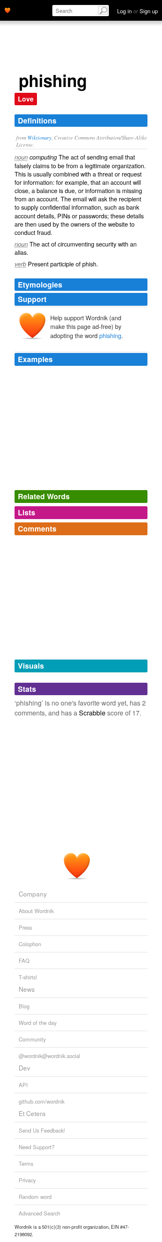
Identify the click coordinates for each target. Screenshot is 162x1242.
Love (26, 99)
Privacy (27, 1180)
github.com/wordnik (41, 1101)
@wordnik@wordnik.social (49, 1056)
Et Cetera (32, 1113)
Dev (24, 1067)
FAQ (24, 960)
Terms (26, 1163)
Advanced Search (39, 1213)
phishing (110, 335)
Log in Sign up (137, 11)
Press (25, 927)
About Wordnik (36, 911)
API (23, 1085)
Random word (35, 1197)
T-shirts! (28, 977)
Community (32, 1039)
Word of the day (37, 1023)
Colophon (30, 944)
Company (33, 893)
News (27, 988)
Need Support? (36, 1147)
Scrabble (92, 713)
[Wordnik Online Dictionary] (7, 9)
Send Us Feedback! (42, 1130)
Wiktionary (39, 137)
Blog (24, 1006)
